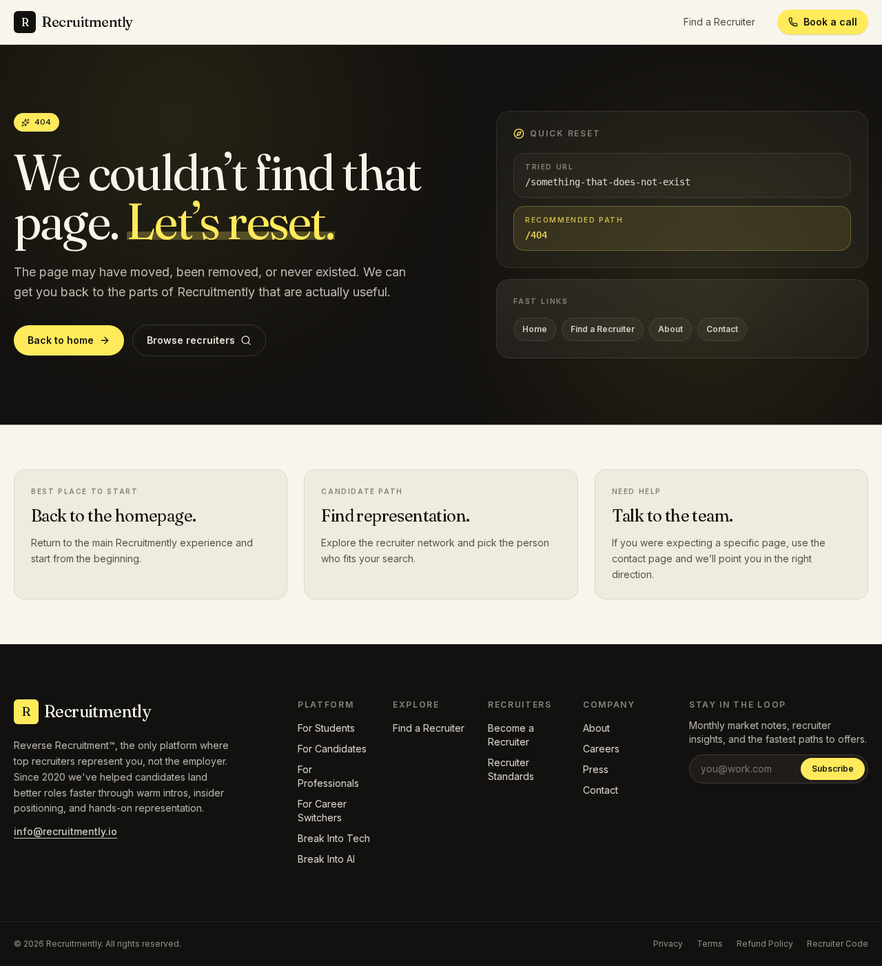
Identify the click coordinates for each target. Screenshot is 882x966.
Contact (722, 329)
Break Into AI (326, 859)
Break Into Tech (334, 838)
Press (595, 769)
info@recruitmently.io (65, 831)
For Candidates (332, 748)
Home (534, 329)
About (670, 329)
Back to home (61, 340)
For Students (326, 728)
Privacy (668, 943)
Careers (601, 748)
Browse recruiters (191, 340)
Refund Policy (765, 943)
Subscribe (833, 768)
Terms (710, 943)
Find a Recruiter (719, 22)
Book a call (830, 22)
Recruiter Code (837, 943)
